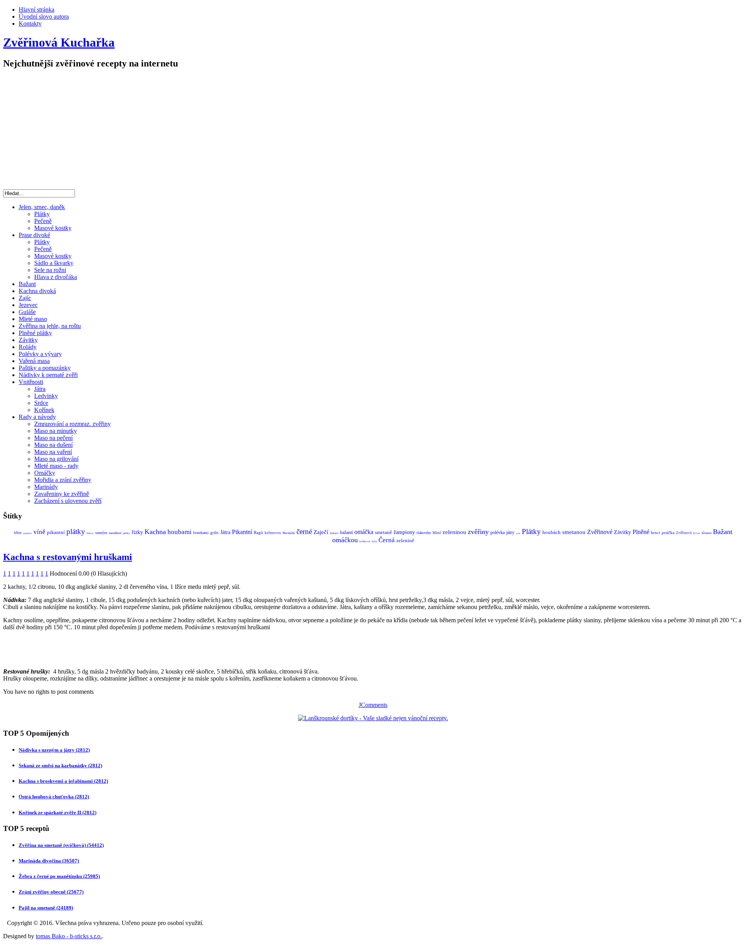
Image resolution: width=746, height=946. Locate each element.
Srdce (41, 403)
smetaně (383, 532)
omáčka (363, 532)
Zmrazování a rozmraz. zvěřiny (72, 424)
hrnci (655, 532)
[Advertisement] (373, 131)
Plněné (641, 532)
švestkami (201, 533)
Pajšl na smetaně (46, 908)
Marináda (288, 533)
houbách (551, 532)
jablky (126, 533)
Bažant (27, 284)
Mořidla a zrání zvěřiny (62, 479)
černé (304, 531)
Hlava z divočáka (55, 277)
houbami (179, 532)
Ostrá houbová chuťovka (54, 796)
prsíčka (668, 532)
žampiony (404, 532)
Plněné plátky (35, 333)
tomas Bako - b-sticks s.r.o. (69, 936)
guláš (518, 533)
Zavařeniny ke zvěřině (61, 493)
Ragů (258, 532)
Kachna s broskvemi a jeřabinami (63, 781)
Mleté (436, 533)
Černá (386, 540)
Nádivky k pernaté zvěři (48, 375)
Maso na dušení (53, 445)
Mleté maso (33, 319)
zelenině (405, 540)
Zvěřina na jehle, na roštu (50, 326)
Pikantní (242, 532)
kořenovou (273, 533)
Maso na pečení (53, 438)
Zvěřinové (599, 532)
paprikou (27, 533)
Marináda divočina (49, 861)
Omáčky (44, 473)
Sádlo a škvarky (53, 263)
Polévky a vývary (40, 354)
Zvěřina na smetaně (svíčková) (61, 845)
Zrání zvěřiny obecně (51, 892)
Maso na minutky (55, 431)
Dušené (90, 533)
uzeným (101, 533)
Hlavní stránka (36, 9)
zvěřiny (478, 532)
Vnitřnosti (31, 382)
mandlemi (115, 533)
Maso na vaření (53, 452)
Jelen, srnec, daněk (42, 207)
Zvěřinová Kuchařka (59, 42)
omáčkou (345, 540)
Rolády (28, 347)
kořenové (364, 541)
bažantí (346, 532)
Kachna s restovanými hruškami (67, 557)
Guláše (27, 312)
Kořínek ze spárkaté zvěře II (57, 812)
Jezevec (28, 305)
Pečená (696, 533)
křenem (706, 533)
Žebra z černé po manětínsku (59, 876)
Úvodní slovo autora (44, 16)
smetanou (574, 532)
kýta (374, 541)
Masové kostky (52, 228)
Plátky (42, 214)
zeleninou (454, 532)
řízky (137, 532)
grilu (214, 532)
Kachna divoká (37, 291)
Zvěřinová (684, 533)
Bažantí (334, 533)
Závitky (28, 340)
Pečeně (43, 221)
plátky (75, 531)
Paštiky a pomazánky (45, 368)
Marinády (46, 486)
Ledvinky (46, 396)
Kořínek (44, 410)
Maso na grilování (56, 459)
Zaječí (321, 532)
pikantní (56, 532)
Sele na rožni (50, 270)
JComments (373, 705)
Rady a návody (37, 417)
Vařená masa (34, 361)
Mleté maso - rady (56, 466)
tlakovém (424, 533)
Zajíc (25, 298)
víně (39, 532)
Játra (39, 389)
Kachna (155, 532)
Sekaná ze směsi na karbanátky (60, 765)
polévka (497, 532)
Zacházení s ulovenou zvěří (67, 500)
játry (510, 532)
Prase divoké (34, 235)
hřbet (18, 533)
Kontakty (30, 23)
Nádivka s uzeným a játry (54, 750)
